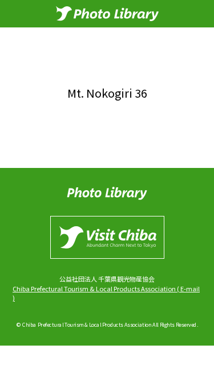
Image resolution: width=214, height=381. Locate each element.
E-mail (190, 288)
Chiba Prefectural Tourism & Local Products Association (94, 288)
